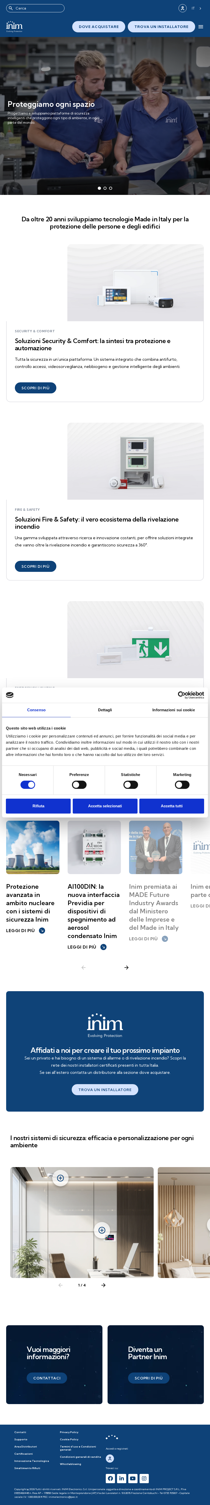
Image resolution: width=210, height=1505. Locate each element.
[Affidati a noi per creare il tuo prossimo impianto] (105, 1026)
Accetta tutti (172, 806)
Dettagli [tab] (105, 710)
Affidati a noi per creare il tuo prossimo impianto (105, 1050)
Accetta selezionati (105, 806)
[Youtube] (133, 1478)
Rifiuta (38, 806)
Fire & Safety (27, 510)
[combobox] (35, 8)
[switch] (79, 785)
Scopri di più (24, 128)
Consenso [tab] (36, 710)
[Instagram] (144, 1478)
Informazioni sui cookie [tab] (173, 710)
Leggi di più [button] (25, 930)
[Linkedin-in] (121, 1478)
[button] (35, 387)
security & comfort (35, 331)
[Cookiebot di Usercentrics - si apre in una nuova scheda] (181, 695)
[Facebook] (110, 1478)
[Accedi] (182, 8)
